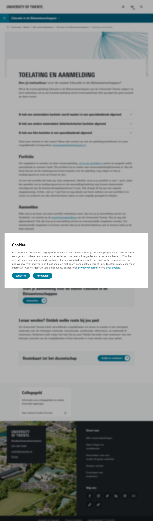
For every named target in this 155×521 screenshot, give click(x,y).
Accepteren (43, 275)
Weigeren (21, 275)
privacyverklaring (88, 267)
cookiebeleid (113, 267)
